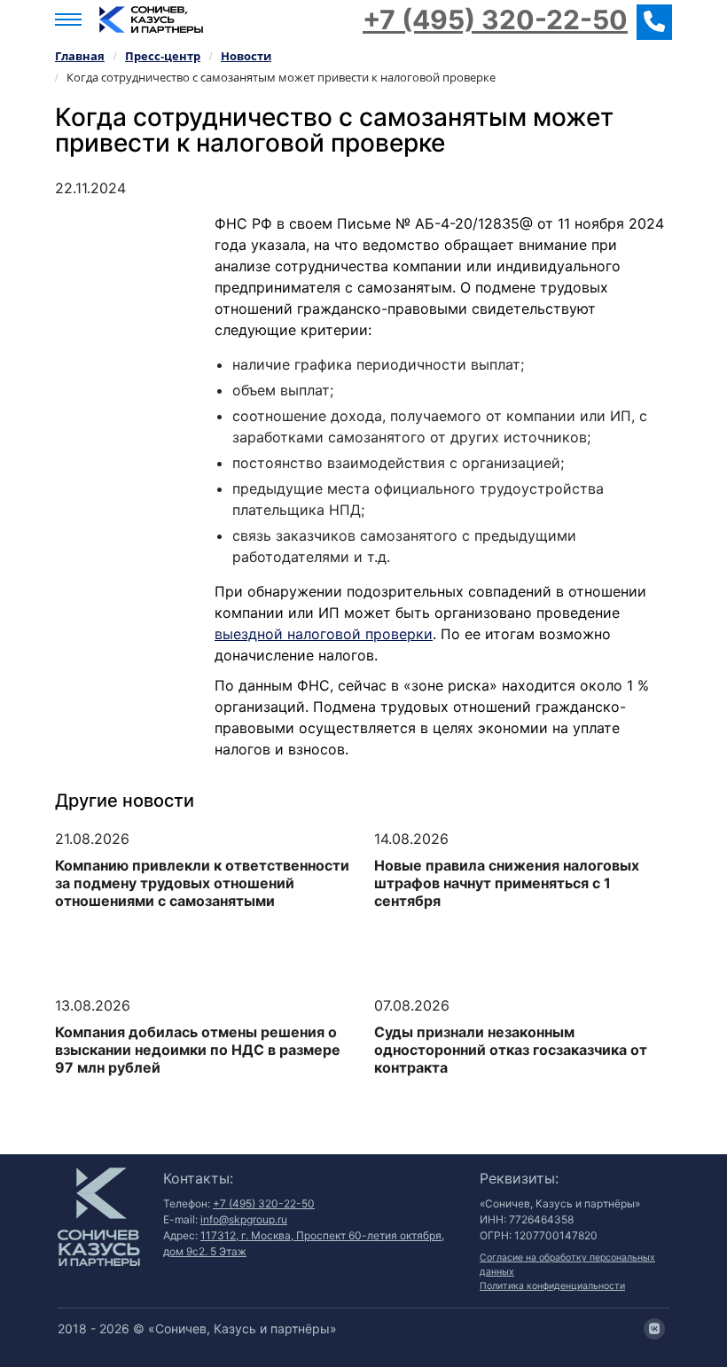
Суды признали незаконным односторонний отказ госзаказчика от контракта (510, 1049)
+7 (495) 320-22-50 (495, 19)
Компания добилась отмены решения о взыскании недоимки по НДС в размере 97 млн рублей (197, 1049)
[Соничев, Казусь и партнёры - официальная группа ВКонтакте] (654, 1329)
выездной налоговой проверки (324, 634)
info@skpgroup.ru (243, 1219)
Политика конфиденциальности (552, 1286)
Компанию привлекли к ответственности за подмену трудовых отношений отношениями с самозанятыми (202, 883)
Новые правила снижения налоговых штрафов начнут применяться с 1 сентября (506, 883)
